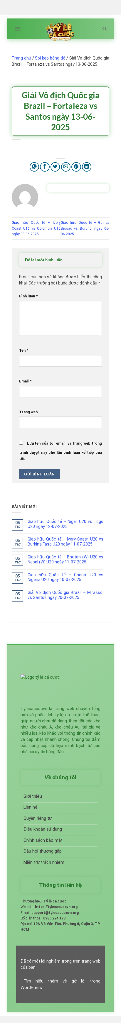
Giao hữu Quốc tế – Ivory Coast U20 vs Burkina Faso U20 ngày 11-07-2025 (65, 541)
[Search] (104, 28)
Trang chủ (21, 58)
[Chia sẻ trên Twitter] (55, 167)
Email (25, 381)
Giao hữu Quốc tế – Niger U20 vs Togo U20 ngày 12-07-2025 (65, 524)
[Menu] (18, 28)
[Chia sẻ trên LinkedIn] (87, 167)
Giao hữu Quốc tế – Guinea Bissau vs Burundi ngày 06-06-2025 (85, 228)
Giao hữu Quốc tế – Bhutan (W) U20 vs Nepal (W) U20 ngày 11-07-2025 (65, 559)
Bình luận (28, 296)
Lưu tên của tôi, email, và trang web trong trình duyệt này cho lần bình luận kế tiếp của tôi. (60, 451)
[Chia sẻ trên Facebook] (45, 167)
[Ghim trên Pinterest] (76, 167)
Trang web (28, 412)
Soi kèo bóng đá (50, 58)
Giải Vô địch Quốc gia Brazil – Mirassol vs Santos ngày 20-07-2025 (65, 595)
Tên (23, 350)
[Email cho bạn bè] (66, 167)
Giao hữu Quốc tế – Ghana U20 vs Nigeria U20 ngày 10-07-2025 (65, 577)
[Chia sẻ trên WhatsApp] (34, 167)
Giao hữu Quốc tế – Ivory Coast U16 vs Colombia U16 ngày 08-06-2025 (36, 228)
